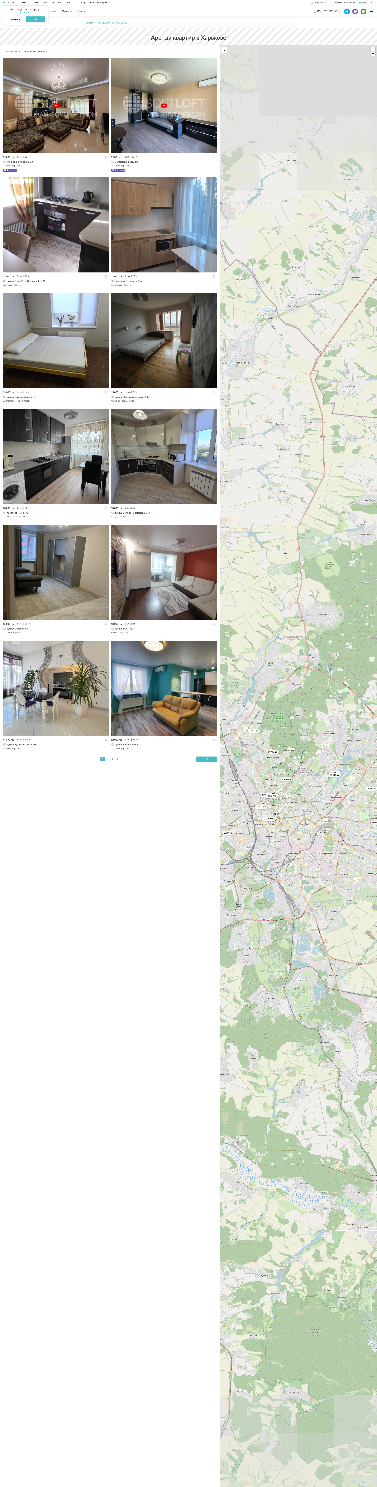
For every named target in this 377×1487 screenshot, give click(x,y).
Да (35, 19)
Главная (89, 23)
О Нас (24, 3)
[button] (318, 2)
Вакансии (57, 3)
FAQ (83, 3)
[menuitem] (49, 11)
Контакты (71, 3)
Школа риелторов (98, 3)
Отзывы (35, 3)
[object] (56, 163)
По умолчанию (35, 51)
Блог (46, 3)
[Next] (206, 759)
